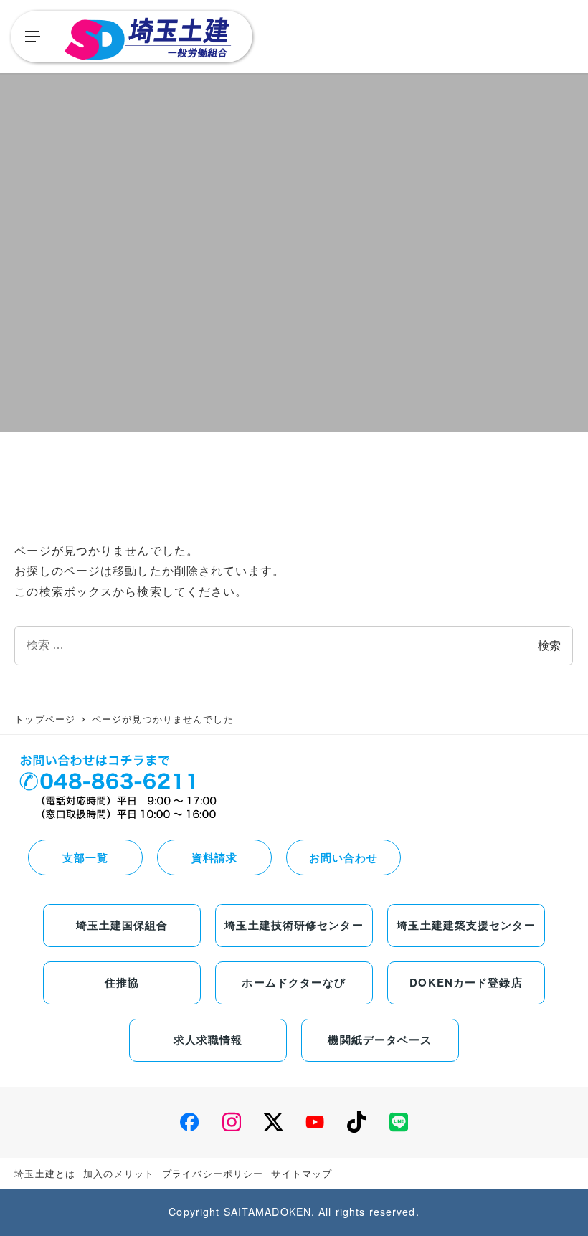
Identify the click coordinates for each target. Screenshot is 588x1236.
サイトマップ (301, 1173)
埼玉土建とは (44, 1173)
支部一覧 (85, 857)
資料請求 (214, 857)
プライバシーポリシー (212, 1173)
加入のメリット (118, 1173)
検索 (549, 646)
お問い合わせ (344, 857)
